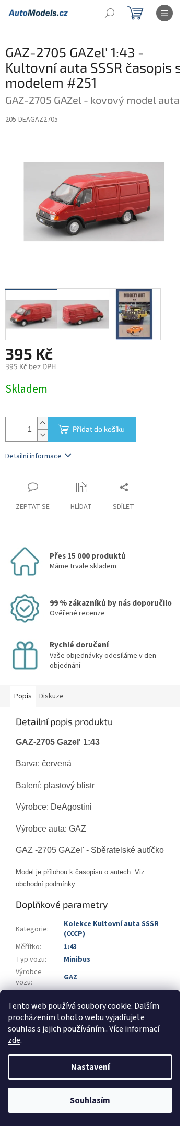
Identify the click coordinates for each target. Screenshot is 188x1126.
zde (14, 1040)
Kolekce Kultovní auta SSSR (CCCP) (111, 929)
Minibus (77, 959)
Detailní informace (33, 456)
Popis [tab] (23, 696)
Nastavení (90, 1067)
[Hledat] (109, 13)
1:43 (70, 947)
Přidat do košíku (99, 428)
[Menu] (164, 13)
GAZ (70, 977)
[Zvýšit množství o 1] (42, 423)
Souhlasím (90, 1100)
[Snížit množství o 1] (42, 435)
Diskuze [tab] (51, 696)
